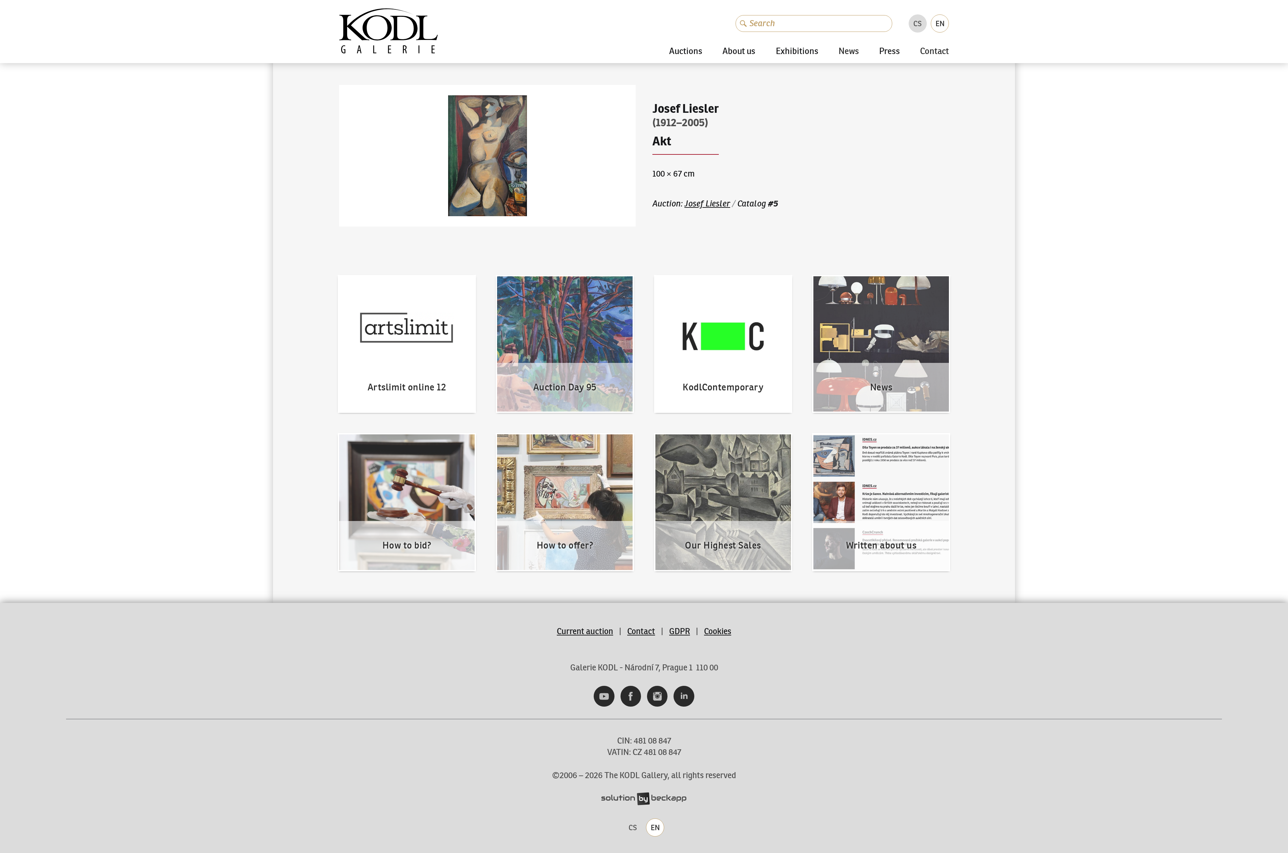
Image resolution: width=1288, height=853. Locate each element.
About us (738, 51)
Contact (934, 51)
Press (889, 51)
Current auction (585, 631)
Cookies (717, 631)
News (849, 51)
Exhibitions (797, 51)
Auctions (685, 51)
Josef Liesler (707, 203)
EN (940, 23)
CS (917, 23)
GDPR (679, 631)
